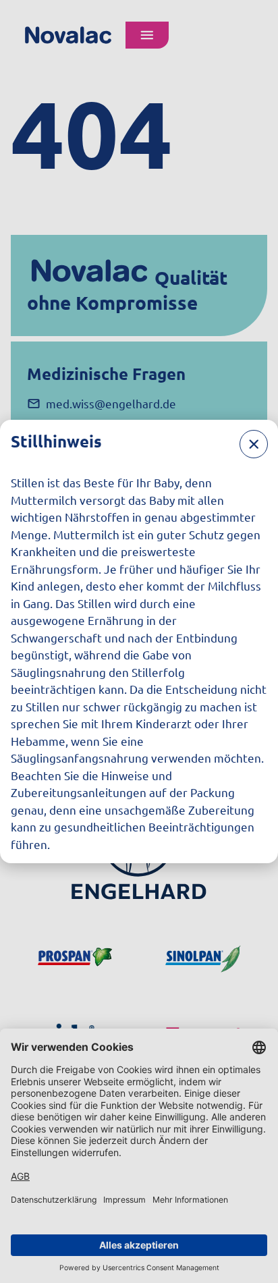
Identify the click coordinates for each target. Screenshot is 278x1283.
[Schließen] (253, 444)
